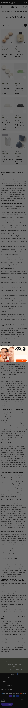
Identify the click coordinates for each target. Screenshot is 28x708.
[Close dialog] (27, 346)
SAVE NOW (21, 360)
